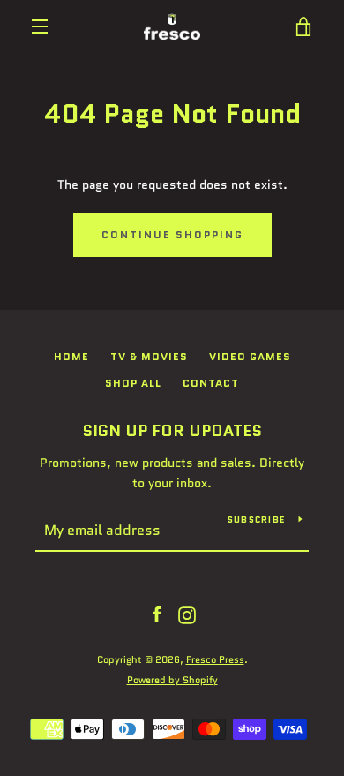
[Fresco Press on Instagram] (187, 614)
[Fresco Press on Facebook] (157, 614)
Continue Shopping (172, 234)
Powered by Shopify (172, 680)
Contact (211, 382)
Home (71, 356)
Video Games (250, 356)
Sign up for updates (172, 430)
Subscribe (256, 519)
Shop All (133, 382)
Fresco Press (215, 659)
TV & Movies (149, 356)
